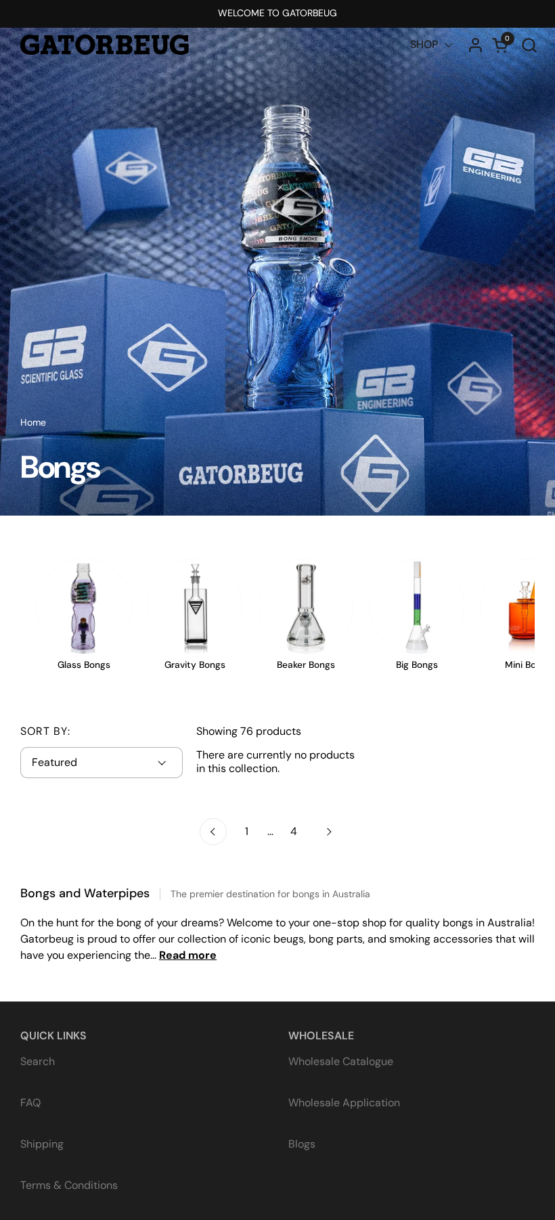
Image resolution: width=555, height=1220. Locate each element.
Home (33, 422)
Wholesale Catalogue (340, 1061)
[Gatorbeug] (104, 45)
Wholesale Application (344, 1102)
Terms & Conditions (69, 1185)
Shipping (42, 1144)
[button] (528, 45)
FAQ (30, 1102)
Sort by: (45, 731)
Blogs (301, 1144)
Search (37, 1061)
